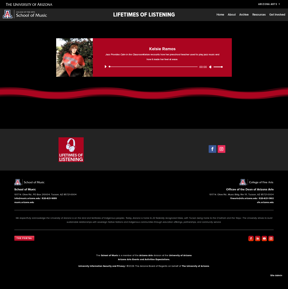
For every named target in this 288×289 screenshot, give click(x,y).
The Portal (24, 238)
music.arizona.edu (24, 202)
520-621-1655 (49, 198)
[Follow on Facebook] (212, 149)
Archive (244, 15)
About (232, 15)
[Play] (105, 66)
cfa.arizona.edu (265, 202)
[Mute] (210, 66)
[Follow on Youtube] (264, 238)
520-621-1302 (266, 198)
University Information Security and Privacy (101, 266)
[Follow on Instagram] (221, 149)
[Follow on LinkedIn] (257, 238)
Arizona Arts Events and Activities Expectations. (144, 259)
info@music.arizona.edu (27, 198)
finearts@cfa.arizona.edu (243, 198)
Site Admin (276, 275)
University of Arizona (180, 255)
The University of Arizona (195, 266)
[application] (162, 66)
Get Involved (277, 15)
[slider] (217, 66)
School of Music (109, 255)
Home (220, 15)
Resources (259, 15)
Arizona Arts (267, 4)
